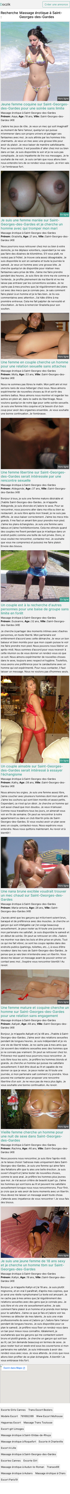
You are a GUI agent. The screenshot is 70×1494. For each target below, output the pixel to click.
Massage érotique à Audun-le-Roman (22, 1466)
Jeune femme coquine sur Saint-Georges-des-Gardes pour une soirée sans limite (35, 106)
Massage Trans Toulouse (38, 1422)
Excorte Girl (30, 1460)
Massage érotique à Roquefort (18, 1441)
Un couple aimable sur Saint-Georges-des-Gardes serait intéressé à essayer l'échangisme (32, 770)
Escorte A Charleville (51, 1441)
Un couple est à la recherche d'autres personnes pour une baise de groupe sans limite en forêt (35, 609)
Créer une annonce (56, 4)
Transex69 (53, 1466)
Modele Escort (9, 1416)
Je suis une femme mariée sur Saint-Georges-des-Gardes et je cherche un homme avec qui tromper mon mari (32, 224)
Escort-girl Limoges (12, 1428)
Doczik (5, 4)
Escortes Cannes (11, 1460)
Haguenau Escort (11, 1422)
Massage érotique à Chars (50, 1473)
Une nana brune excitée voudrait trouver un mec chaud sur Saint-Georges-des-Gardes (33, 895)
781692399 (27, 1416)
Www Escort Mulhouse (49, 1416)
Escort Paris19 (9, 1479)
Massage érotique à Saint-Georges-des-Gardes (28, 1454)
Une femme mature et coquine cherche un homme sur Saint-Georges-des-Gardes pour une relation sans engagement (35, 1012)
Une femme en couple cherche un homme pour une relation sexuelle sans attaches (34, 364)
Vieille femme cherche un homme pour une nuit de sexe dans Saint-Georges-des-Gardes (32, 1136)
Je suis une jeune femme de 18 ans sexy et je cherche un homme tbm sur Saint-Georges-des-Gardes (33, 1265)
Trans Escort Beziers (40, 1409)
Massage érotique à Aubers (17, 1473)
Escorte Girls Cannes (13, 1409)
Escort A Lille (8, 1447)
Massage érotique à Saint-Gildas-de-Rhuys (26, 1435)
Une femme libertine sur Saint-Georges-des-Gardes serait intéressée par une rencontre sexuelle (33, 476)
